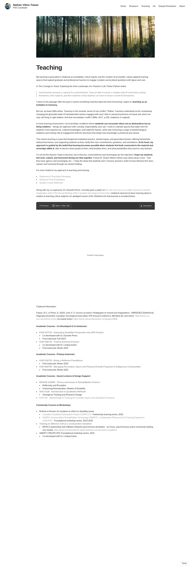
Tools (184, 563)
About (182, 6)
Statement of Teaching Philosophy (55, 176)
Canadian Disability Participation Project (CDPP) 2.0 (66, 414)
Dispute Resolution (167, 6)
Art (154, 6)
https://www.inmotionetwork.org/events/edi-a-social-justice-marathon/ (85, 430)
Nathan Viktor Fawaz (25, 5)
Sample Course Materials (51, 183)
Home (123, 6)
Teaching (145, 6)
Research (133, 6)
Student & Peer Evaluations (52, 180)
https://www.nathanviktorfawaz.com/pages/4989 (95, 319)
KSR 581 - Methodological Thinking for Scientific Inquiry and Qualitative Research (77, 398)
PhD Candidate (20, 8)
